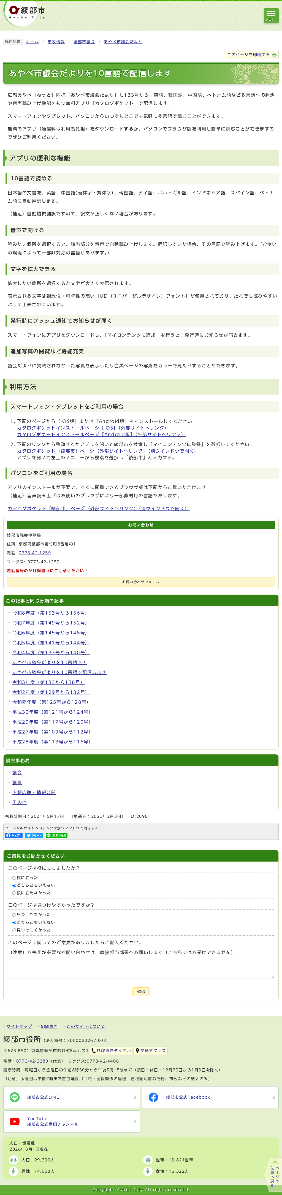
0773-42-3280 (32, 1061)
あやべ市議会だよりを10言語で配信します (59, 672)
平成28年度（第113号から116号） (52, 742)
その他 (19, 802)
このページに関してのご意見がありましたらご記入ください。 (76, 942)
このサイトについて (86, 1026)
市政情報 (56, 42)
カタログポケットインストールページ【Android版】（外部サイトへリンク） (101, 434)
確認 (141, 992)
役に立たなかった (34, 893)
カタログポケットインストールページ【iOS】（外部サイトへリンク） (93, 428)
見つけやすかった (34, 915)
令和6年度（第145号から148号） (51, 633)
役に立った (27, 878)
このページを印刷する (248, 55)
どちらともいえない (36, 885)
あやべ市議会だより (123, 42)
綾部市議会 (84, 42)
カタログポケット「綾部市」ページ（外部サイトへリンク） (108, 451)
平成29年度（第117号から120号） (52, 722)
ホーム (32, 42)
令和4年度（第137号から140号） (51, 652)
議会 (17, 772)
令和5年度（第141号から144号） (51, 642)
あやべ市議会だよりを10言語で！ (49, 662)
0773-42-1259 (35, 553)
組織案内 (49, 1026)
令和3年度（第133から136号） (48, 682)
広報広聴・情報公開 (34, 792)
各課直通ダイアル (114, 1051)
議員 (17, 782)
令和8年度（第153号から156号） (51, 613)
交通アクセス (153, 1051)
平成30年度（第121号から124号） (52, 712)
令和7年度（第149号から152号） (51, 623)
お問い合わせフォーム (141, 581)
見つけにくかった (34, 930)
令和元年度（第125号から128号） (51, 702)
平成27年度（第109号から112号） (52, 732)
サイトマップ (19, 1026)
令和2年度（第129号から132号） (51, 692)
